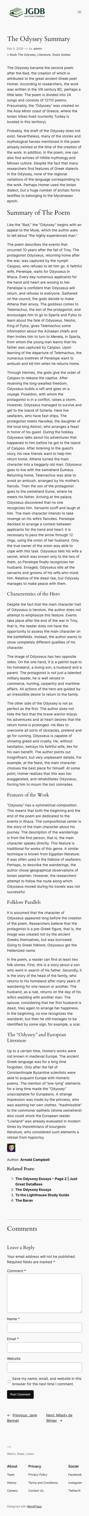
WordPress (34, 1506)
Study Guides (61, 54)
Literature (44, 54)
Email (13, 1339)
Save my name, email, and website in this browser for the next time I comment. (47, 1381)
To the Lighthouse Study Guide (42, 1195)
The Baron (24, 1200)
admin (38, 48)
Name (13, 1319)
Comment (16, 1271)
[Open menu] (79, 12)
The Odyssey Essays (33, 1190)
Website (13, 1359)
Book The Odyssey (23, 54)
